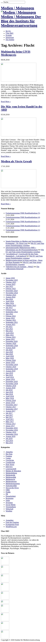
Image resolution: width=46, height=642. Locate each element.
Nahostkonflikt (11, 486)
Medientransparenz (13, 484)
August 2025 (10, 284)
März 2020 (10, 358)
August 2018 (10, 388)
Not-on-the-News (12, 488)
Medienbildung (11, 473)
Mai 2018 (9, 394)
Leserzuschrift (11, 469)
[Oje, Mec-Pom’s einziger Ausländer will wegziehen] (5, 573)
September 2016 (12, 434)
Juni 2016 (9, 441)
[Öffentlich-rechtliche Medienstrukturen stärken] (5, 603)
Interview (9, 467)
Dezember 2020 (12, 341)
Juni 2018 (9, 392)
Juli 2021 (9, 327)
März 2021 (10, 335)
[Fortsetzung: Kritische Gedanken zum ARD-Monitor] (5, 620)
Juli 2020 (9, 350)
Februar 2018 (11, 400)
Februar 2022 (11, 316)
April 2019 (10, 377)
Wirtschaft (9, 509)
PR (7, 494)
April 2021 (10, 333)
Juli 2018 (9, 390)
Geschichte (10, 460)
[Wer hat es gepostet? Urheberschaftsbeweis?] (5, 590)
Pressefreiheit (11, 496)
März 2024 (10, 303)
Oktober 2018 (11, 386)
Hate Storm (10, 465)
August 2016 (10, 436)
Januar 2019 (10, 379)
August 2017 (10, 411)
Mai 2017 (9, 417)
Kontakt (9, 35)
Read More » (6, 102)
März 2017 (10, 422)
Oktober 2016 (11, 432)
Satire (8, 500)
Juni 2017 (9, 415)
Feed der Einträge (12, 522)
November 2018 (12, 384)
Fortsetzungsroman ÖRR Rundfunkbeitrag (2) (23, 226)
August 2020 (10, 348)
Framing (9, 456)
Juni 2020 (9, 352)
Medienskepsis (11, 481)
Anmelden (9, 520)
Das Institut (10, 40)
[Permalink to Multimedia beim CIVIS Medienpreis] (18, 81)
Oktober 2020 (11, 343)
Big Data (9, 454)
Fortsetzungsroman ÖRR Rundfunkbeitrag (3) (23, 222)
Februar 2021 (11, 337)
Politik (8, 492)
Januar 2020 (10, 362)
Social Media (10, 505)
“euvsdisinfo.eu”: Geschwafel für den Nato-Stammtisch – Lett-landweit (22, 255)
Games (8, 458)
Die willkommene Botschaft (22, 268)
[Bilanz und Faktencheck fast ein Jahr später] (5, 599)
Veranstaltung (11, 507)
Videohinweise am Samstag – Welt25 (19, 267)
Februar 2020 (11, 360)
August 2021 (10, 324)
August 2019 (10, 371)
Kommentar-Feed (12, 524)
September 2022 (12, 312)
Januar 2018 (10, 403)
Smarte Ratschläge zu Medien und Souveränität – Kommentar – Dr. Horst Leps (24, 242)
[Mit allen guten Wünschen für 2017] (5, 612)
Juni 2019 (9, 373)
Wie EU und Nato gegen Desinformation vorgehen (25, 244)
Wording (9, 511)
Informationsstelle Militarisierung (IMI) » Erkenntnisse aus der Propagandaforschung (22, 249)
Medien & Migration (13, 471)
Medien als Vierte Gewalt (16, 161)
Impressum (10, 37)
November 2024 (12, 293)
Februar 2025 (11, 289)
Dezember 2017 (12, 405)
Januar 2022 (10, 318)
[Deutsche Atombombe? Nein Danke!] (5, 638)
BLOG (8, 31)
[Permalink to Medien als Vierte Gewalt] (18, 187)
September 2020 (12, 346)
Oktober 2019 (11, 367)
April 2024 (10, 301)
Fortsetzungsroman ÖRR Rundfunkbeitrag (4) (23, 217)
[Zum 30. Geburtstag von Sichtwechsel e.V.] (5, 582)
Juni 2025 (9, 286)
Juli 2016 (9, 438)
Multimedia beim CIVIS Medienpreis (15, 53)
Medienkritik (10, 475)
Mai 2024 (9, 299)
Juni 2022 (9, 314)
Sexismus (9, 503)
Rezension (9, 498)
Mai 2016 (9, 443)
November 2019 (12, 365)
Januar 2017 (10, 426)
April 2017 (10, 419)
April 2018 (10, 396)
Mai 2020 (9, 354)
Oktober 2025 (11, 282)
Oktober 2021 (11, 320)
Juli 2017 (9, 413)
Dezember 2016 (12, 428)
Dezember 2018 (12, 381)
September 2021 (12, 322)
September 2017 (12, 409)
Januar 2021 (10, 339)
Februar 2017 (11, 424)
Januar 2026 (10, 278)
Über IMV (10, 33)
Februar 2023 (11, 310)
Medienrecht (10, 479)
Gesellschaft (10, 462)
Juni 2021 (9, 329)
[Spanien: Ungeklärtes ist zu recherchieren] (5, 629)
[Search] (2, 2)
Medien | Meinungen (17, 8)
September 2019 (12, 369)
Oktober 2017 (11, 407)
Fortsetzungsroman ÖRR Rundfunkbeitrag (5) (23, 213)
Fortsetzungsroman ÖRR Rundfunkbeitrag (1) (23, 230)
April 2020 (10, 356)
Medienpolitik (11, 477)
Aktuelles (9, 452)
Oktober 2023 (11, 305)
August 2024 (10, 297)
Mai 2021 (9, 331)
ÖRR (8, 490)
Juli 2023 (9, 308)
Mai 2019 (9, 375)
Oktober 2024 (11, 295)
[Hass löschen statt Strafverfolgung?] (5, 564)
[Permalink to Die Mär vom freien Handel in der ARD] (18, 136)
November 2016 (12, 430)
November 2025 (12, 280)
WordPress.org (11, 527)
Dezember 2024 (12, 291)
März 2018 (10, 398)
